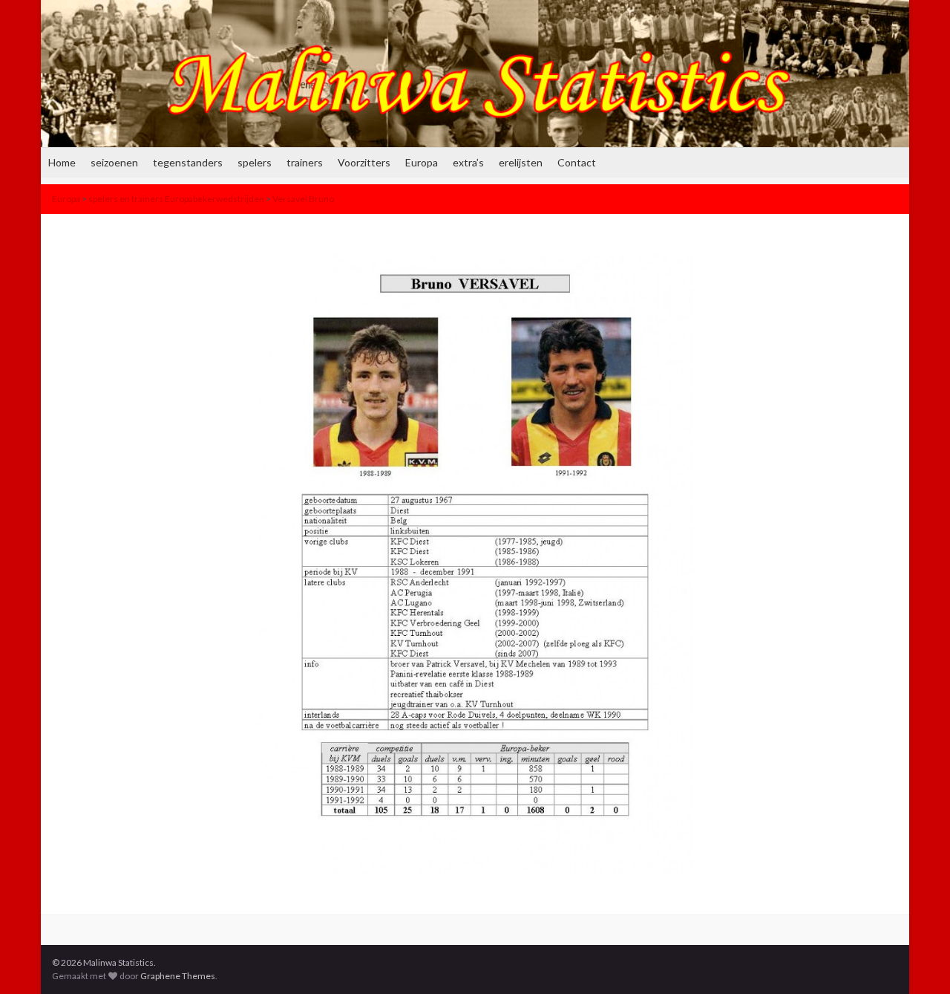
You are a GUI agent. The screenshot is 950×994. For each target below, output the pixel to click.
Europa (421, 162)
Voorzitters (364, 162)
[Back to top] (916, 960)
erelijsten (521, 162)
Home (62, 162)
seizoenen (114, 162)
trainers (304, 162)
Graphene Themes (177, 975)
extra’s (468, 162)
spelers (255, 162)
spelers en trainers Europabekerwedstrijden (176, 198)
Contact (576, 162)
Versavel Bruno (303, 198)
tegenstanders (188, 162)
